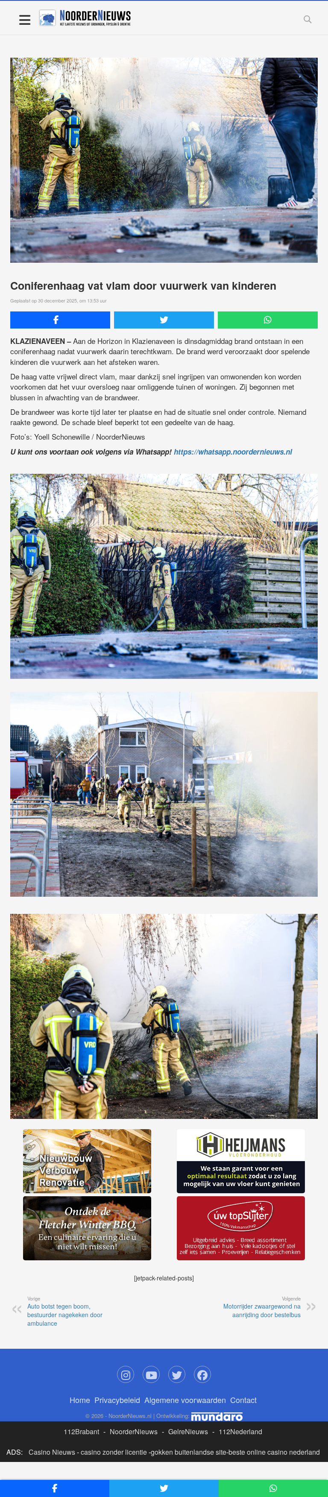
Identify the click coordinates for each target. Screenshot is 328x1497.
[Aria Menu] (24, 19)
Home (80, 1399)
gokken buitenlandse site (188, 1452)
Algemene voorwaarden (185, 1399)
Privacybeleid (117, 1399)
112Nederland (240, 1431)
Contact (243, 1399)
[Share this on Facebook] (60, 320)
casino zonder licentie (114, 1452)
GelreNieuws (188, 1431)
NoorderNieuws (134, 1431)
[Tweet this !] (164, 320)
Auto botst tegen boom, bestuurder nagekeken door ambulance (64, 1311)
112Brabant (81, 1431)
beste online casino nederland (274, 1452)
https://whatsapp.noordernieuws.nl (233, 451)
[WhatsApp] (268, 320)
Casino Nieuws (52, 1452)
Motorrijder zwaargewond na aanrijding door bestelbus (262, 1307)
